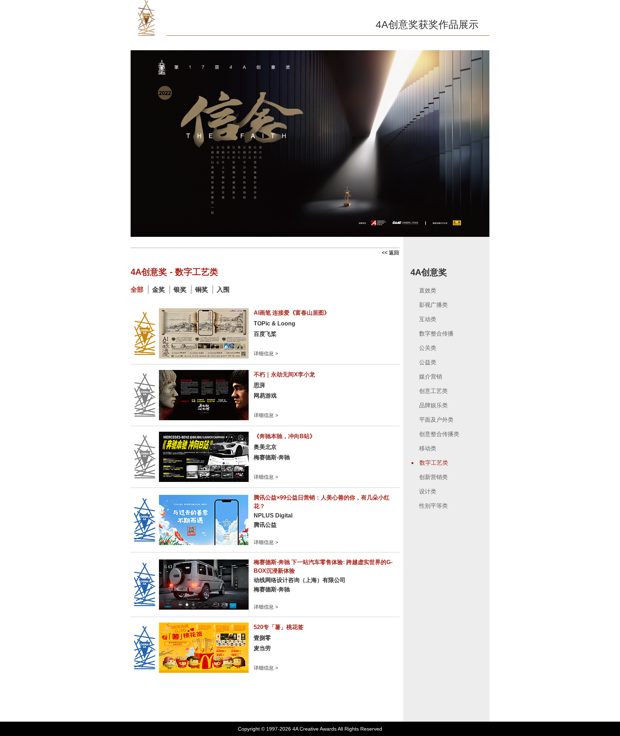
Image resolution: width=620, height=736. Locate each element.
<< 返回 (390, 253)
